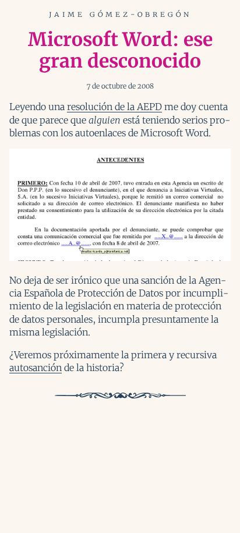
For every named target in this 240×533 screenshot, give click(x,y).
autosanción (35, 367)
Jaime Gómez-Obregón (120, 14)
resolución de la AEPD (114, 106)
